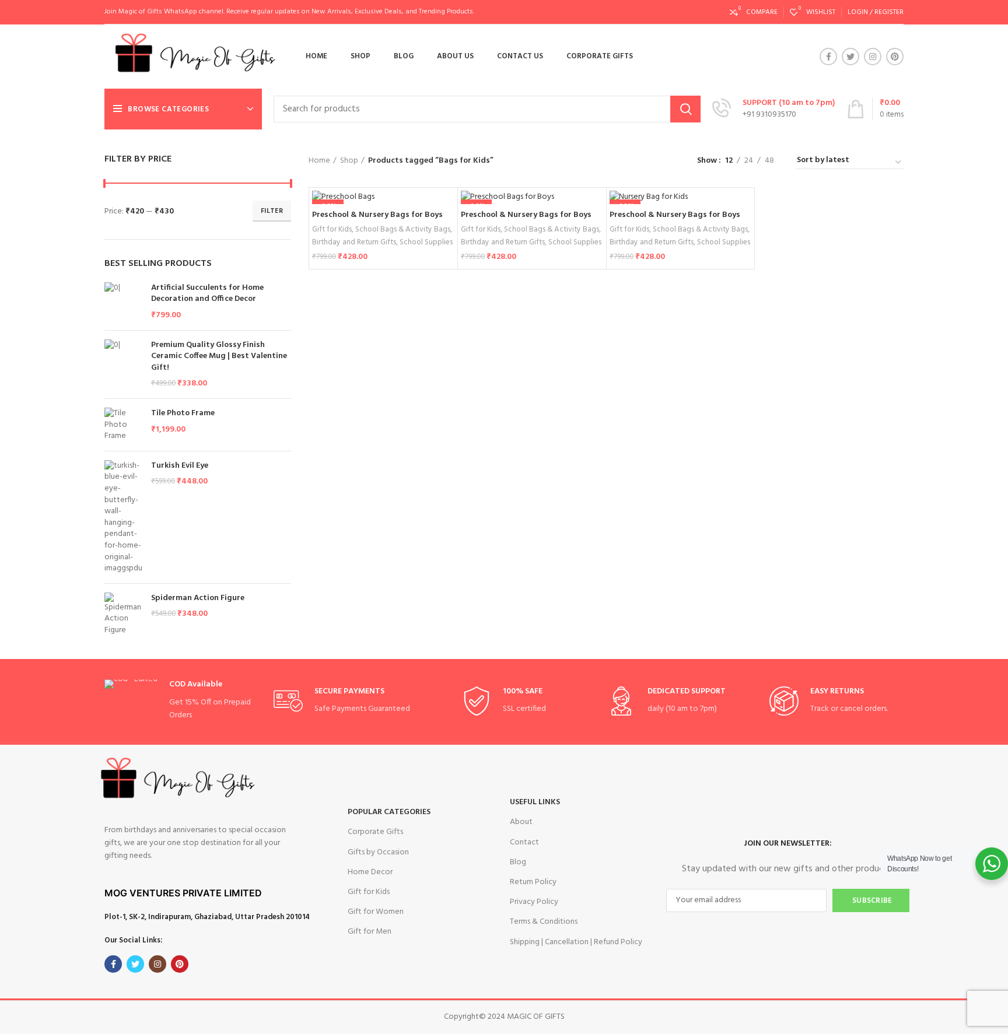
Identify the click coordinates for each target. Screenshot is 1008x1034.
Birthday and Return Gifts (354, 242)
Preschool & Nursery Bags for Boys (377, 215)
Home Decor (370, 872)
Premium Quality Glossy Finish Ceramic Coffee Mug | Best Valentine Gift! (219, 356)
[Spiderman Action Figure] (123, 614)
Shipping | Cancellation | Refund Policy (576, 942)
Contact (524, 842)
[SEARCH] (685, 109)
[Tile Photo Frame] (123, 425)
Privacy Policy (534, 902)
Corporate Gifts (375, 832)
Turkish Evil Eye (179, 466)
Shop (349, 161)
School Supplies (426, 242)
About (521, 822)
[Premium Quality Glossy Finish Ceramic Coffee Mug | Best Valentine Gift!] (123, 364)
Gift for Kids (332, 229)
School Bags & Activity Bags (402, 229)
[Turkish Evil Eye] (123, 517)
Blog (518, 862)
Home (319, 161)
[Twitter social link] (850, 56)
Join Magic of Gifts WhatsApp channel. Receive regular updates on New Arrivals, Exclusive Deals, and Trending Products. (289, 11)
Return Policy (533, 882)
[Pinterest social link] (895, 56)
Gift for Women (376, 912)
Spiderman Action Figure (197, 598)
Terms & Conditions (544, 921)
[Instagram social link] (872, 56)
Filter (272, 211)
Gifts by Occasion (378, 852)
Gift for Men (369, 931)
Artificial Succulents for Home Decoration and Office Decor (207, 293)
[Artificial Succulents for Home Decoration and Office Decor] (123, 301)
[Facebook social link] (828, 56)
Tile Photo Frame (183, 413)
